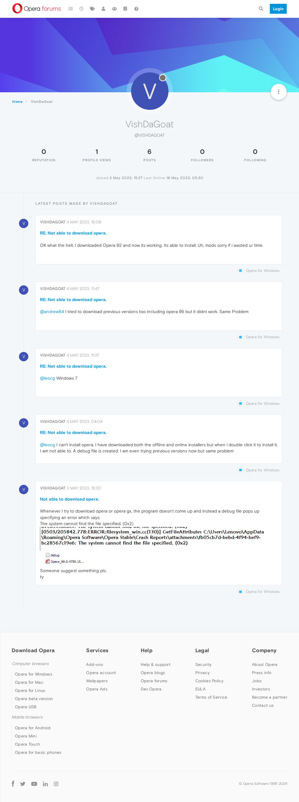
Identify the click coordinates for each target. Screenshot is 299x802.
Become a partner (269, 697)
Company (264, 650)
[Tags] (92, 9)
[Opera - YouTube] (34, 783)
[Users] (103, 9)
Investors (261, 689)
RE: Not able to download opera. (73, 232)
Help (146, 650)
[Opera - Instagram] (56, 783)
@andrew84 (52, 311)
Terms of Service (211, 697)
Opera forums (154, 680)
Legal (202, 650)
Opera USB (26, 706)
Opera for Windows (33, 674)
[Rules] (125, 9)
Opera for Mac (29, 682)
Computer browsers (30, 663)
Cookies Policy (209, 680)
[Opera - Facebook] (13, 783)
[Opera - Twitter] (22, 783)
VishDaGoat (52, 222)
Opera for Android (33, 727)
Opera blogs (153, 672)
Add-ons (94, 664)
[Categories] (70, 9)
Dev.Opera (151, 689)
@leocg (47, 378)
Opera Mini (25, 736)
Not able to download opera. (69, 499)
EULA (200, 689)
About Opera (264, 664)
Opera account (101, 672)
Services (97, 650)
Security (203, 664)
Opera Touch (27, 744)
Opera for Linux (30, 690)
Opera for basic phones (38, 752)
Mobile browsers (27, 717)
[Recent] (81, 9)
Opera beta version (34, 698)
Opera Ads (96, 689)
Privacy (202, 672)
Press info (261, 672)
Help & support (156, 664)
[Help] (136, 9)
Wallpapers (97, 680)
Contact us (263, 705)
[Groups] (114, 9)
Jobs (257, 680)
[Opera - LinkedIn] (45, 783)
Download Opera (33, 650)
